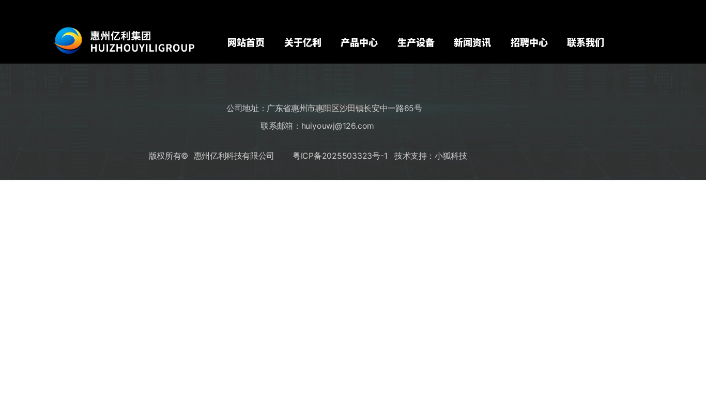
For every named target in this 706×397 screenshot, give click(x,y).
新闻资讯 (472, 42)
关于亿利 (302, 42)
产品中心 (359, 42)
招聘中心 (529, 42)
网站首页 (246, 42)
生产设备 (416, 42)
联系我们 (585, 42)
